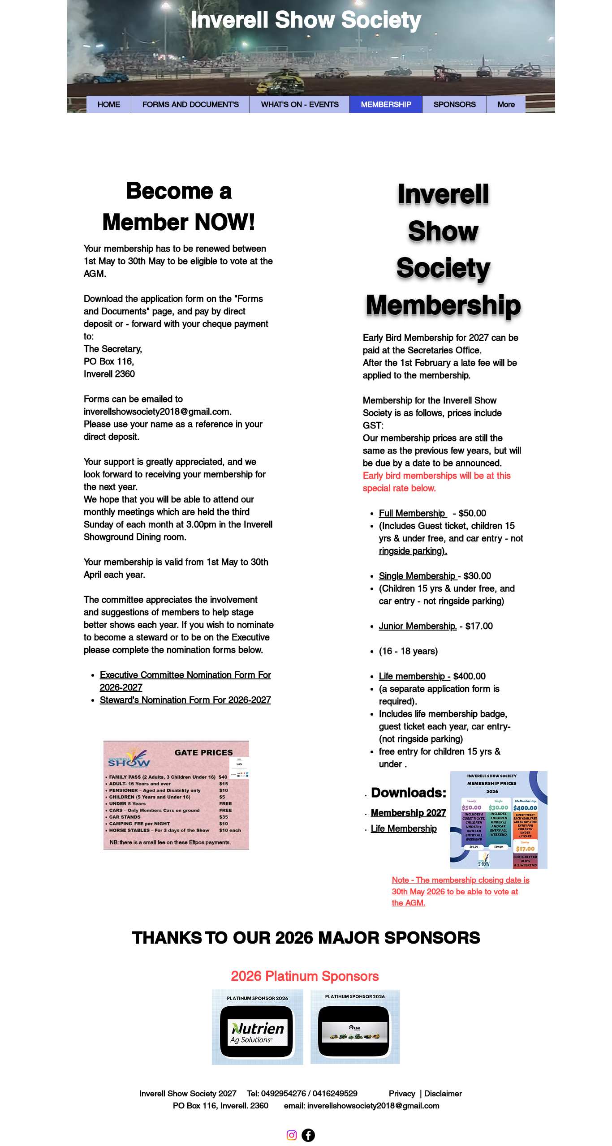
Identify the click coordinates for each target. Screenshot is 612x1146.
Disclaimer (443, 1093)
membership (128, 248)
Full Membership (413, 513)
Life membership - (415, 676)
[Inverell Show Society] (308, 1135)
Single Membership (418, 576)
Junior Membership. (418, 626)
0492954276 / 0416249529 (309, 1093)
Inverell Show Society (306, 19)
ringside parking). (413, 550)
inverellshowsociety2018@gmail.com (156, 411)
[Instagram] (291, 1135)
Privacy (404, 1093)
